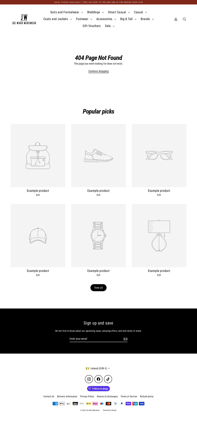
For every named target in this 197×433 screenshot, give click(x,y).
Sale (108, 26)
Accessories (104, 19)
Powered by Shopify (110, 410)
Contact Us (48, 396)
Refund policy (147, 396)
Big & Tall (126, 19)
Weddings (94, 12)
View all (98, 287)
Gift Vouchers (92, 26)
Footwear (82, 19)
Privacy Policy (87, 396)
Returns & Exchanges (107, 396)
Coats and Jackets (56, 19)
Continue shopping (98, 71)
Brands (146, 19)
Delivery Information (67, 396)
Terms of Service (129, 396)
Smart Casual (117, 12)
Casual (139, 12)
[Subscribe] (125, 339)
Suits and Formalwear (65, 12)
